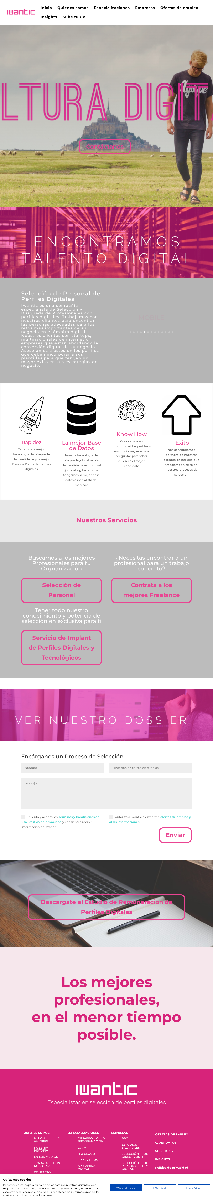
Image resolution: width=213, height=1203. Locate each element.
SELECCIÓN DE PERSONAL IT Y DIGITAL (135, 1166)
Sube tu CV (74, 17)
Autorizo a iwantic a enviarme (150, 819)
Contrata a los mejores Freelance (151, 590)
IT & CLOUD (86, 1154)
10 (162, 332)
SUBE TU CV (164, 1151)
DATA (82, 1147)
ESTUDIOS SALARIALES (131, 1146)
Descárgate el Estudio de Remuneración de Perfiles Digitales (106, 906)
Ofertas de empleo (179, 8)
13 (172, 332)
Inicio (46, 8)
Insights (49, 17)
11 (165, 332)
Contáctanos (105, 146)
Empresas (145, 8)
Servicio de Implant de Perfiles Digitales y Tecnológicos (61, 647)
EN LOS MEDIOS (46, 1157)
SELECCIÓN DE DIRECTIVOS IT (135, 1155)
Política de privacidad (171, 1167)
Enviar (175, 834)
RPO (125, 1138)
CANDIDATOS (165, 1142)
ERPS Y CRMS (88, 1160)
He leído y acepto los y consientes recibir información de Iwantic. (60, 822)
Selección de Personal (61, 590)
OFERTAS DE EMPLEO (171, 1134)
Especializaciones (112, 8)
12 (169, 332)
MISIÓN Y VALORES (47, 1140)
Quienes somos (73, 8)
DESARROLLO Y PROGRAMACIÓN (91, 1140)
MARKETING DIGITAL (87, 1168)
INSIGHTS (162, 1159)
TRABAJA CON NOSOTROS (47, 1165)
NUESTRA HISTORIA (41, 1149)
